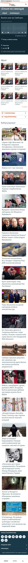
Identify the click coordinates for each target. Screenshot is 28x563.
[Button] (5, 45)
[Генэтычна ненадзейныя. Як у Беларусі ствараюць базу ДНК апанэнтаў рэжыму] (14, 250)
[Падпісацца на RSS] (6, 540)
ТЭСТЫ (15, 561)
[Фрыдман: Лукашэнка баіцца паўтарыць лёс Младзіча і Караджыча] (14, 201)
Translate (6, 3)
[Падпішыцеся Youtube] (13, 536)
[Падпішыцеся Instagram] (24, 536)
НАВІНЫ (6, 561)
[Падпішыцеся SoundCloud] (20, 536)
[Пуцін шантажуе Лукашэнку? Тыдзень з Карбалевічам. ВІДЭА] (14, 178)
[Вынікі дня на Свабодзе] (7, 66)
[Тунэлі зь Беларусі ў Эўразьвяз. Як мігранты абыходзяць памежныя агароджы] (14, 483)
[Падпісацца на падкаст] (16, 536)
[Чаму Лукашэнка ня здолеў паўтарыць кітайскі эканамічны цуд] (14, 296)
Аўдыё (4, 13)
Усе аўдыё (24, 106)
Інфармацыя (14, 13)
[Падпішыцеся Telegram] (2, 540)
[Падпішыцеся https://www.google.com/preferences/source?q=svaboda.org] (2, 536)
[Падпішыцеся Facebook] (6, 536)
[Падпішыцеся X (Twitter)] (9, 536)
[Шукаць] (22, 561)
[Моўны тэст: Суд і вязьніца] (14, 159)
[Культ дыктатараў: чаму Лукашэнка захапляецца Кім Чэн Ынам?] (14, 273)
